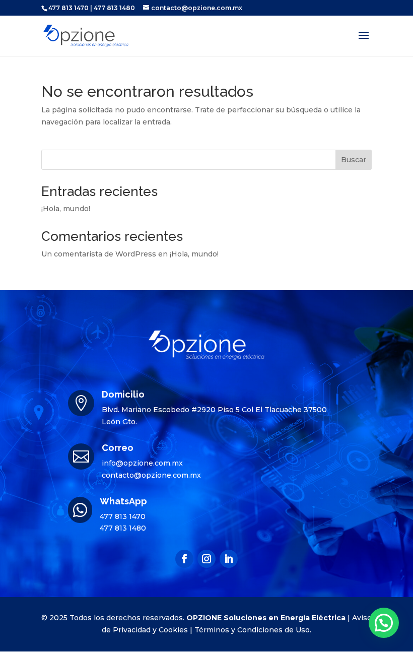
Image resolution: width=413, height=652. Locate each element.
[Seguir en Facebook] (184, 559)
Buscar (353, 159)
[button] (384, 623)
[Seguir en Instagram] (206, 559)
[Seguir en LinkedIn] (229, 559)
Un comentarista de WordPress (98, 253)
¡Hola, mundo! (65, 208)
